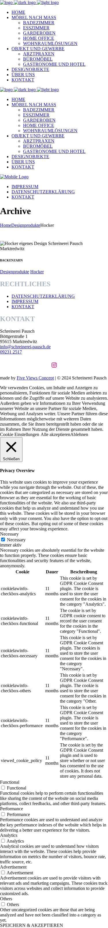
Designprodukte (25, 225)
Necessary (16, 539)
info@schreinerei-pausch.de (25, 346)
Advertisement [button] (13, 867)
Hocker (37, 271)
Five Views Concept (35, 377)
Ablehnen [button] (79, 434)
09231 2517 (11, 351)
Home (5, 225)
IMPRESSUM (25, 301)
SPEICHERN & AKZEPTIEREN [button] (31, 925)
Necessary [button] (9, 534)
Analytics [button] (8, 835)
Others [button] (6, 898)
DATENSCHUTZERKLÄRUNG (43, 296)
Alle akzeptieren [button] (55, 434)
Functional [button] (9, 782)
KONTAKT (23, 306)
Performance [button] (11, 808)
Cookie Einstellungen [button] (19, 434)
